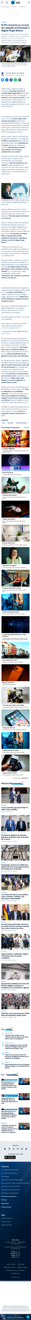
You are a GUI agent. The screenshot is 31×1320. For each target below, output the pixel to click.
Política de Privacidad (9, 1267)
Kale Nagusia (5, 1176)
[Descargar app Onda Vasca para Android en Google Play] (10, 1157)
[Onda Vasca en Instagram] (18, 1149)
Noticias (4, 1200)
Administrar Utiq (15, 1273)
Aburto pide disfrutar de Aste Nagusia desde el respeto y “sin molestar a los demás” (17, 1066)
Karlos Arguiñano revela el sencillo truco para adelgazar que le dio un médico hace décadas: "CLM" (16, 1046)
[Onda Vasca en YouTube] (13, 1149)
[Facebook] (11, 80)
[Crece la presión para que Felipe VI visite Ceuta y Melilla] (15, 795)
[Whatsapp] (15, 80)
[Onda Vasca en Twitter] (5, 1149)
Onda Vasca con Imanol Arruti (10, 1186)
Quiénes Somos (11, 1264)
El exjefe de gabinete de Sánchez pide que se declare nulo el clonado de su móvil (15, 837)
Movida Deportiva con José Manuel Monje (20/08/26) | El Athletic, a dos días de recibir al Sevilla (9, 1115)
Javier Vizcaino (5, 1221)
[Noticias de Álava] (8, 1295)
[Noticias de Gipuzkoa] (19, 1291)
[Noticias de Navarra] (22, 1295)
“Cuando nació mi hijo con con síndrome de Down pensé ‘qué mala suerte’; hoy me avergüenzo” (16, 1037)
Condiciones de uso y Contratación (15, 1270)
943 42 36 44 (16, 1249)
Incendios (14, 6)
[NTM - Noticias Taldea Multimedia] (15, 1286)
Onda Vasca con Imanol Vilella (10, 1190)
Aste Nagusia (5, 6)
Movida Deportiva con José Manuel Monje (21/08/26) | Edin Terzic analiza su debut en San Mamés (9, 1085)
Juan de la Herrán (6, 1218)
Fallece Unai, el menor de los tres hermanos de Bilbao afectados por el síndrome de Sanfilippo (17, 1056)
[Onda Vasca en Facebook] (9, 1149)
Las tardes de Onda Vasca (9, 1173)
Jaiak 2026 (22, 6)
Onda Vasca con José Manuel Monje (12, 1180)
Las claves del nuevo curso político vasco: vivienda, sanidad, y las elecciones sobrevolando (14, 896)
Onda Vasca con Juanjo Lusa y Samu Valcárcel (15, 1183)
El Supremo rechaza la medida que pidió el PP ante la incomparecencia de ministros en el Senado (15, 867)
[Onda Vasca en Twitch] (22, 1149)
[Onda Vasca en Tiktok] (26, 1149)
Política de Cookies (22, 1267)
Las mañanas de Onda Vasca (10, 1170)
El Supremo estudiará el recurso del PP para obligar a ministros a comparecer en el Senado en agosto (15, 986)
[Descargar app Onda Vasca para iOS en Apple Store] (22, 1157)
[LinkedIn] (6, 80)
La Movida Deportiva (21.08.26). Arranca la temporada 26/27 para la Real (9, 1100)
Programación (6, 1207)
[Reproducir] (21, 1082)
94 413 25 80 (16, 1244)
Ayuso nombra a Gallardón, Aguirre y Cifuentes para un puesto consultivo (15, 956)
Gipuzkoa (4, 1123)
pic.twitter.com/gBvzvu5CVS (10, 328)
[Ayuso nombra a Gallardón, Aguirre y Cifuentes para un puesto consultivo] (15, 942)
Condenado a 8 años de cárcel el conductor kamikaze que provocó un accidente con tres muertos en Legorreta (9, 1128)
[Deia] (6, 1291)
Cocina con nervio (6, 1225)
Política (3, 805)
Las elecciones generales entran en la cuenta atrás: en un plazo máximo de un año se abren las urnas (15, 926)
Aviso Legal (21, 1264)
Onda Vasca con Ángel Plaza (10, 1193)
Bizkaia (7, 1052)
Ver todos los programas (8, 1196)
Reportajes (5, 1203)
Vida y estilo (9, 1033)
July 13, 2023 (5, 334)
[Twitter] (2, 80)
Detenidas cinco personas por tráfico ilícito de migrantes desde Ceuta (15, 1014)
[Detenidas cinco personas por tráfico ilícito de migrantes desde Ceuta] (15, 1001)
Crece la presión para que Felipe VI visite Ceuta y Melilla (14, 808)
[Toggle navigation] (2, 2)
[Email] (19, 80)
